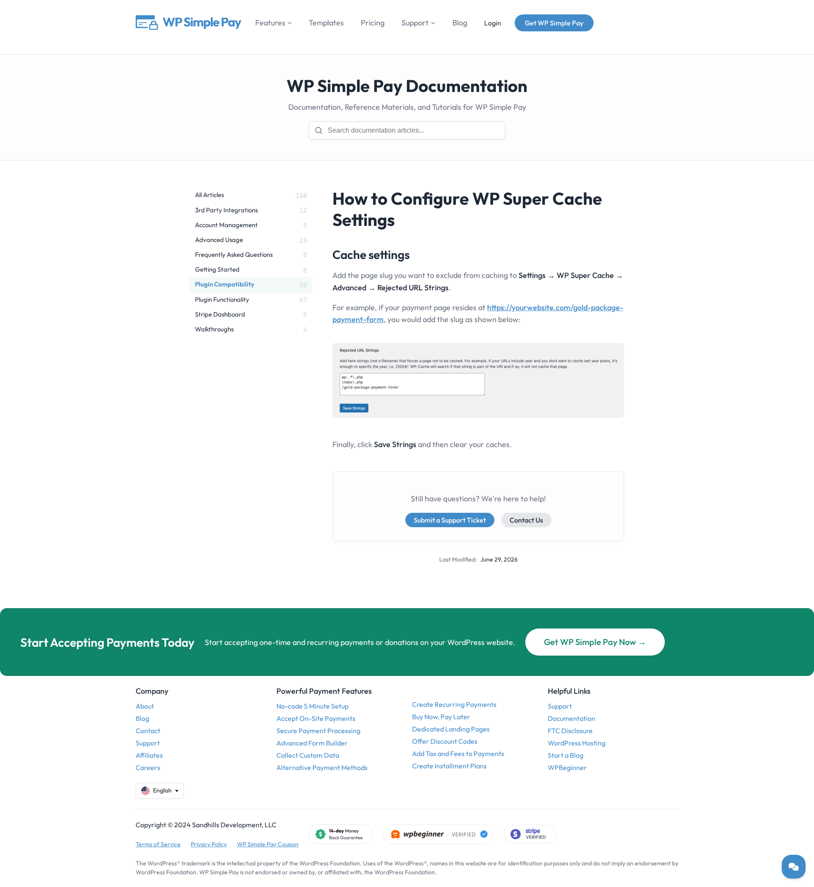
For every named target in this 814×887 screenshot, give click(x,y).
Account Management (226, 225)
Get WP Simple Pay (554, 23)
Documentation (571, 718)
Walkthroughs (214, 329)
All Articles (209, 195)
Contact (148, 730)
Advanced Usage (219, 240)
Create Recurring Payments (454, 704)
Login (492, 23)
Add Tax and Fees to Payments (458, 753)
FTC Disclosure (570, 730)
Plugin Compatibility (224, 284)
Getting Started (217, 269)
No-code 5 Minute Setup (312, 706)
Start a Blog (565, 755)
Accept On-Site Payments (315, 718)
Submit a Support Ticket (450, 520)
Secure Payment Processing (318, 730)
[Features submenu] (289, 22)
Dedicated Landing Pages (451, 729)
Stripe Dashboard (220, 314)
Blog (142, 718)
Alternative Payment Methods (322, 767)
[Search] (319, 130)
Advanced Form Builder (312, 743)
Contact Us (526, 520)
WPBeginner (567, 767)
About (145, 706)
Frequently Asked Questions (234, 254)
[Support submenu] (433, 22)
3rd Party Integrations (226, 210)
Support (148, 743)
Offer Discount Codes (444, 741)
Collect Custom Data (307, 755)
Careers (148, 767)
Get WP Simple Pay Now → (595, 642)
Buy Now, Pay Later (441, 716)
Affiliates (149, 755)
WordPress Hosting (576, 743)
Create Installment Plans (449, 766)
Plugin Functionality (222, 299)
